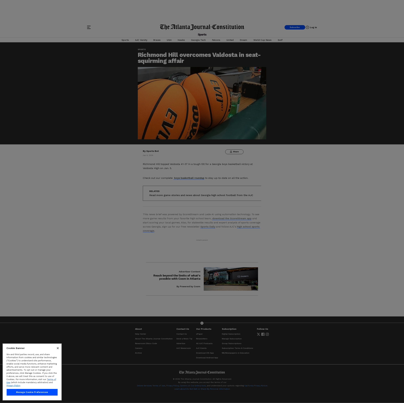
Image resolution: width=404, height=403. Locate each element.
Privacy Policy (13, 385)
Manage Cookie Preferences (32, 392)
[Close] (57, 348)
